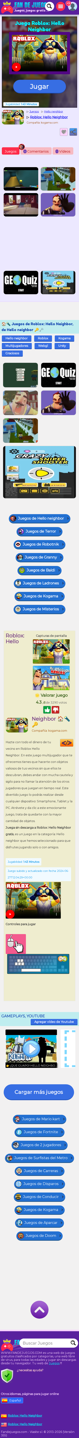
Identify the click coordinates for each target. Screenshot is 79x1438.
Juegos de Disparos (41, 1184)
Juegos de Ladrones (41, 583)
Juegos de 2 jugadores (41, 1145)
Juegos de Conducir (41, 1197)
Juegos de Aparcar (41, 1222)
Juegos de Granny (41, 557)
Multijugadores (17, 345)
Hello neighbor (17, 338)
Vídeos (63, 151)
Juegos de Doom (41, 1235)
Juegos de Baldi (41, 570)
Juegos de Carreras (41, 1171)
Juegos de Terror (41, 531)
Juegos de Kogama (41, 596)
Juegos (11, 151)
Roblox (43, 338)
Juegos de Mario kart (41, 1119)
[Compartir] (73, 132)
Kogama (64, 338)
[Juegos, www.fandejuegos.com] (26, 7)
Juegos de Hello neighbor (41, 518)
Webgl (43, 345)
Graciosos (12, 353)
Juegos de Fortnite (41, 1132)
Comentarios (36, 151)
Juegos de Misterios (41, 609)
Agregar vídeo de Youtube (54, 1022)
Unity (62, 345)
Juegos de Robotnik (41, 544)
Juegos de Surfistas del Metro (41, 1158)
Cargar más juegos (39, 1092)
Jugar (39, 86)
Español (15, 1400)
